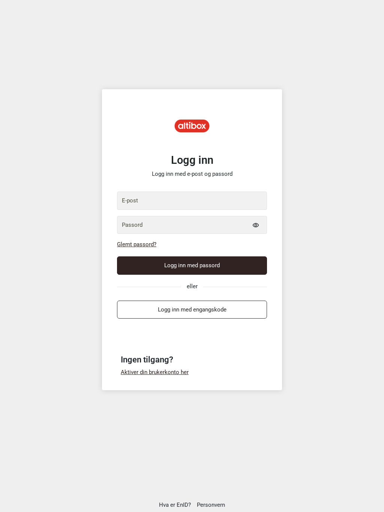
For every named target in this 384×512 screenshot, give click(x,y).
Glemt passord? (136, 244)
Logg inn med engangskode (192, 309)
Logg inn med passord (192, 265)
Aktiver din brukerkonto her (155, 372)
